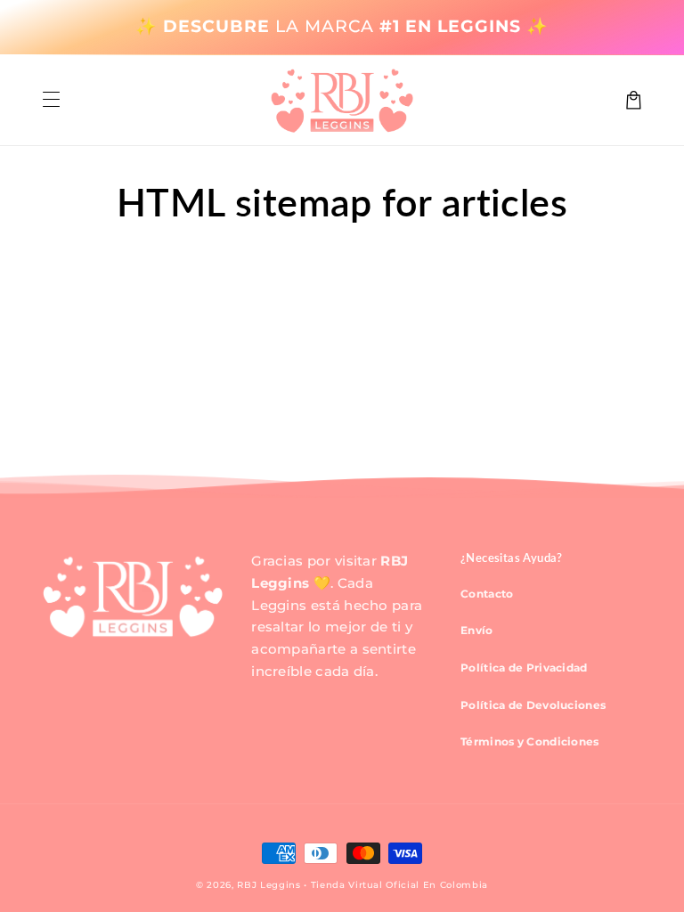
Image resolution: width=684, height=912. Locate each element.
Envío (476, 630)
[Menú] (50, 100)
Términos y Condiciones (529, 741)
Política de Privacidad (524, 667)
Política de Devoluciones (533, 705)
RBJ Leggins (268, 885)
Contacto (486, 593)
